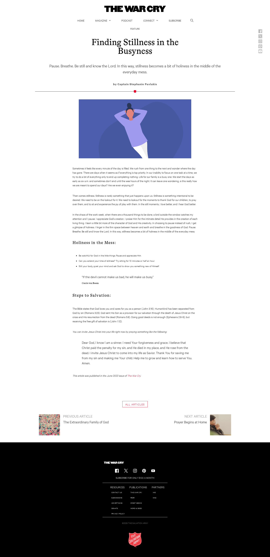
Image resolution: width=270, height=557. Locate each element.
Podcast (126, 20)
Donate (114, 508)
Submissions (116, 497)
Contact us (116, 492)
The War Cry (133, 375)
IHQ (154, 492)
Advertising (116, 503)
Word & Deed (136, 508)
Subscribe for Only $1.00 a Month (135, 477)
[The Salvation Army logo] (135, 539)
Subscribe (175, 20)
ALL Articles (135, 404)
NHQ (154, 497)
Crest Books (136, 503)
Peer (132, 497)
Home (80, 20)
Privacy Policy (118, 513)
